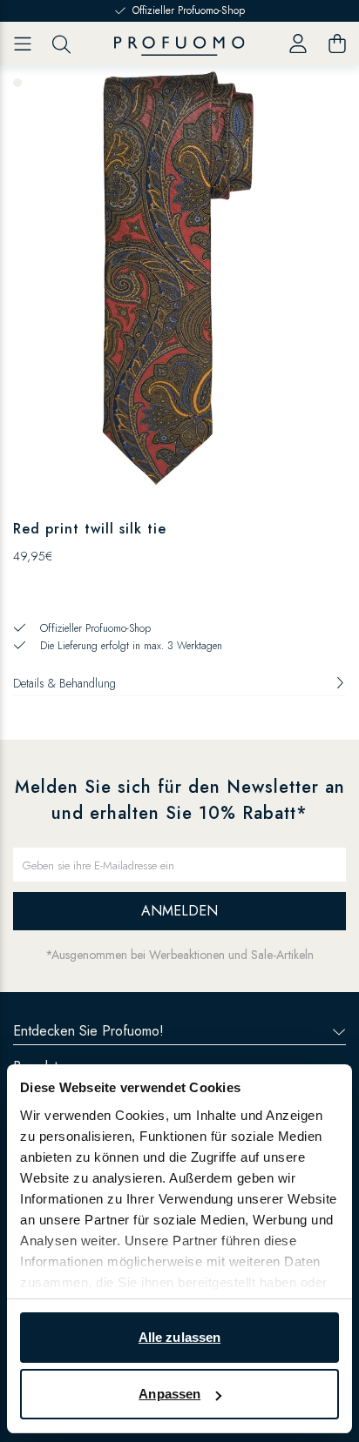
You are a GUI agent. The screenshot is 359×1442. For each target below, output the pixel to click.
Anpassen (169, 1393)
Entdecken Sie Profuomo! (88, 1031)
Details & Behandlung (64, 683)
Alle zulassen (179, 1337)
